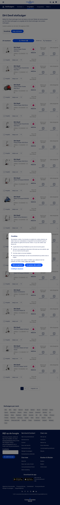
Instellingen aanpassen (17, 268)
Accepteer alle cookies (34, 265)
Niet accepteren (18, 265)
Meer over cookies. (30, 261)
